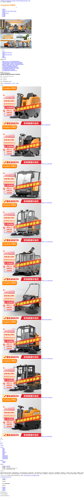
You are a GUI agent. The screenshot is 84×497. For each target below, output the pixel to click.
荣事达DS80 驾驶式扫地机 (45, 124)
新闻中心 (3, 12)
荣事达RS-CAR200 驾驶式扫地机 (47, 358)
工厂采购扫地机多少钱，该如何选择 (8, 69)
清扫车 (3, 453)
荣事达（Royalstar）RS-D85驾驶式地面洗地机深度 (10, 61)
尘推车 (8, 11)
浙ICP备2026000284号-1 (28, 475)
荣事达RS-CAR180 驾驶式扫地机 (47, 241)
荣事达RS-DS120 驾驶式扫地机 (46, 163)
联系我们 (3, 16)
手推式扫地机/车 (5, 457)
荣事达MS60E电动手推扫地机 (46, 319)
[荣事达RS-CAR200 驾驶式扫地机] (21, 358)
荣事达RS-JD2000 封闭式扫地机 (46, 397)
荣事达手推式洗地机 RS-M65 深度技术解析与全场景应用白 (12, 62)
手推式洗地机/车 (5, 455)
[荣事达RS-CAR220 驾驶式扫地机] (21, 280)
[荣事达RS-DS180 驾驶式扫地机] (21, 202)
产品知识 (7, 13)
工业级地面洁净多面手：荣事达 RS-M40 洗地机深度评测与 (12, 63)
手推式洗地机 (4, 52)
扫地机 (6, 11)
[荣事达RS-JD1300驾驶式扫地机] (21, 436)
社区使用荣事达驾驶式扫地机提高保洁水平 (9, 70)
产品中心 (3, 10)
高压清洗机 (14, 11)
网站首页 (3, 9)
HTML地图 (37, 475)
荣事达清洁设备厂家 (7, 83)
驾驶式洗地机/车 (5, 456)
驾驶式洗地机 (9, 52)
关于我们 (3, 15)
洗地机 (3, 11)
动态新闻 (3, 13)
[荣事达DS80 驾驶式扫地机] (21, 124)
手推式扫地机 (4, 54)
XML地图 (33, 475)
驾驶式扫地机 (9, 54)
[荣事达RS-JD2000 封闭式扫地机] (21, 397)
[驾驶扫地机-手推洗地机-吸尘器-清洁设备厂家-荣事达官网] (15, 0)
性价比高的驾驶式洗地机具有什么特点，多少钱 (10, 68)
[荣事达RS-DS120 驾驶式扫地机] (21, 163)
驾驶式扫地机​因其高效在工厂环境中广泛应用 (10, 65)
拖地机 (3, 454)
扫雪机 (11, 11)
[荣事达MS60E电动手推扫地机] (21, 319)
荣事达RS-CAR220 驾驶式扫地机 (47, 280)
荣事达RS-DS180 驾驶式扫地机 (46, 202)
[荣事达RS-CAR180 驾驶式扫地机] (21, 241)
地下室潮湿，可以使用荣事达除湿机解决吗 (9, 66)
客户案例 (3, 14)
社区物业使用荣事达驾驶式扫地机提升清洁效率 (10, 67)
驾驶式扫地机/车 (5, 458)
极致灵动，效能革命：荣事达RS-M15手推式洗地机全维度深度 (13, 64)
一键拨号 (3, 488)
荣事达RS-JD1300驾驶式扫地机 (46, 436)
